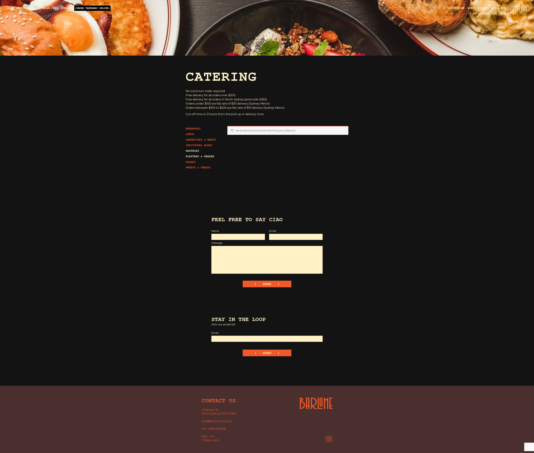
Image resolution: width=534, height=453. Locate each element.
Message (216, 243)
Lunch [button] (190, 134)
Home (10, 8)
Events (29, 8)
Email (272, 231)
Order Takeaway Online (92, 8)
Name (215, 231)
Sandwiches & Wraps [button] (201, 139)
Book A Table (62, 8)
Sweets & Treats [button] (198, 167)
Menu (19, 8)
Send (267, 284)
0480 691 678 (493, 14)
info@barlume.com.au (217, 421)
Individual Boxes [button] (199, 145)
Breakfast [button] (193, 128)
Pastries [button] (192, 150)
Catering (44, 8)
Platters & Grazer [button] (200, 156)
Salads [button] (191, 162)
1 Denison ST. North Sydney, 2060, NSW (475, 8)
